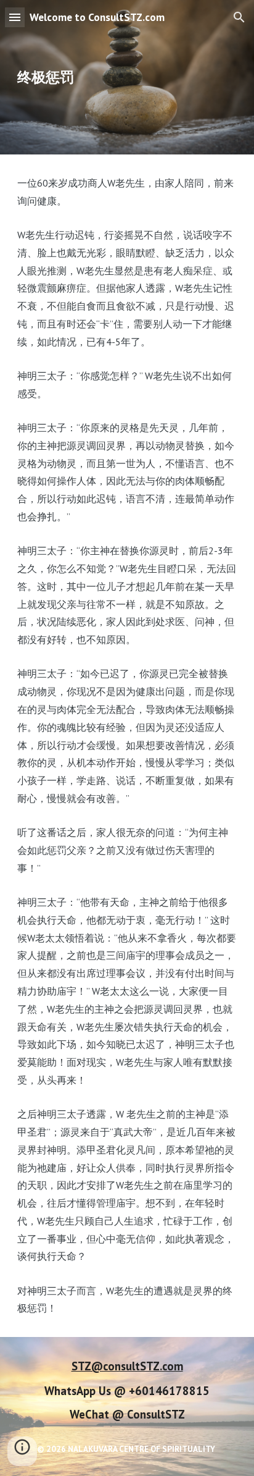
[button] (15, 17)
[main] (127, 77)
